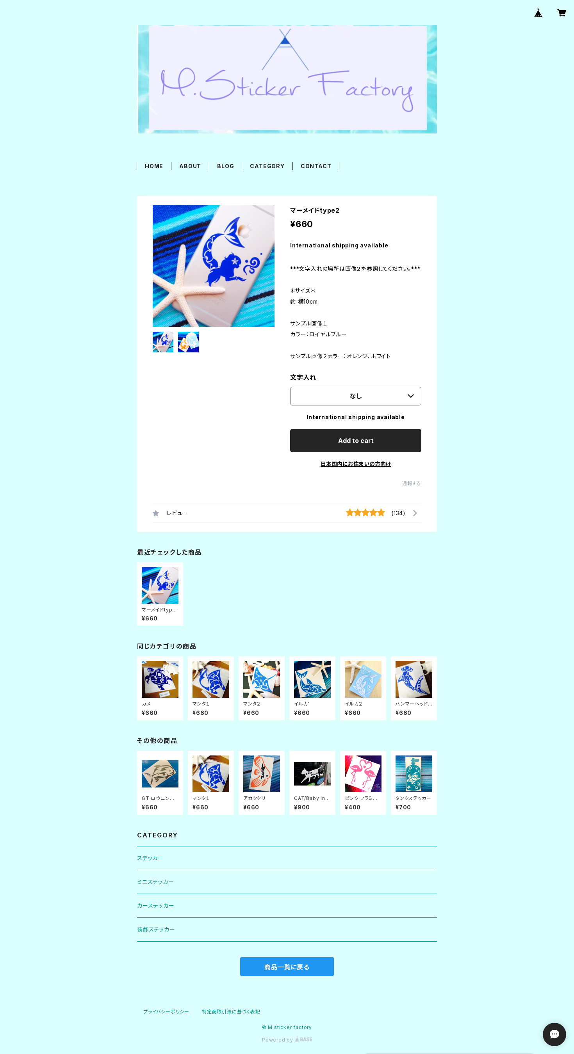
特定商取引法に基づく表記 (231, 1012)
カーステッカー (156, 905)
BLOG (225, 166)
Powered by (278, 1040)
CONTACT (316, 166)
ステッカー (150, 858)
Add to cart (356, 440)
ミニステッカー (155, 881)
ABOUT (190, 166)
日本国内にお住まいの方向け (356, 463)
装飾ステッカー (156, 929)
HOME (154, 166)
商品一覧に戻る (287, 967)
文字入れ (303, 377)
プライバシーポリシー (166, 1012)
